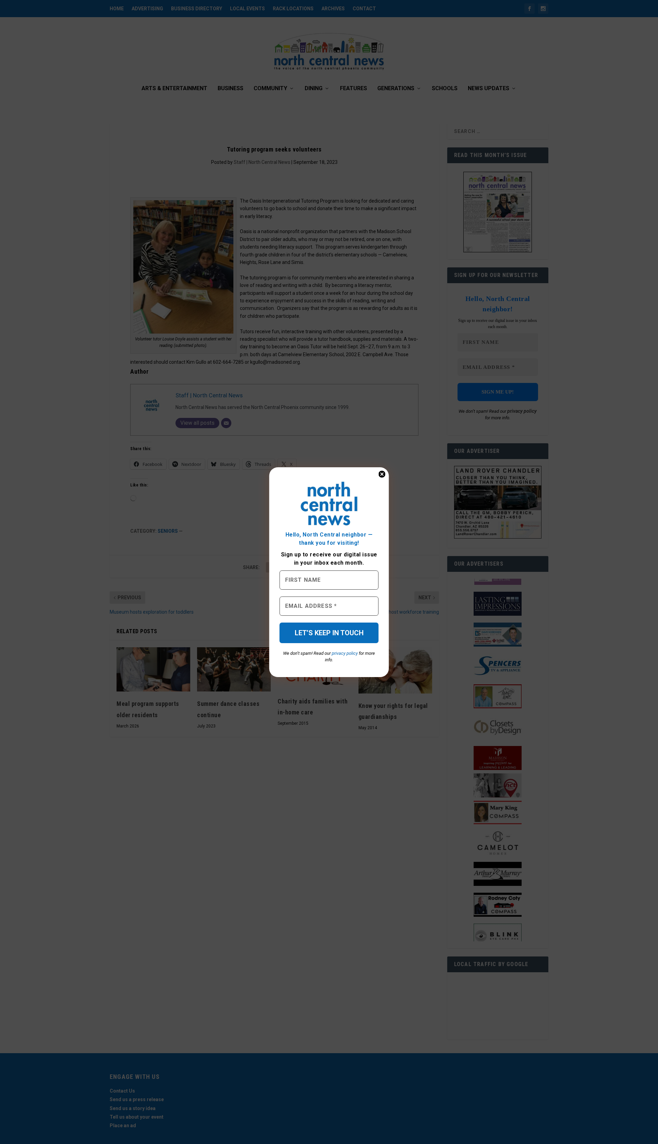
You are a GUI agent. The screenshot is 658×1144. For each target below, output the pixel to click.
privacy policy (345, 653)
